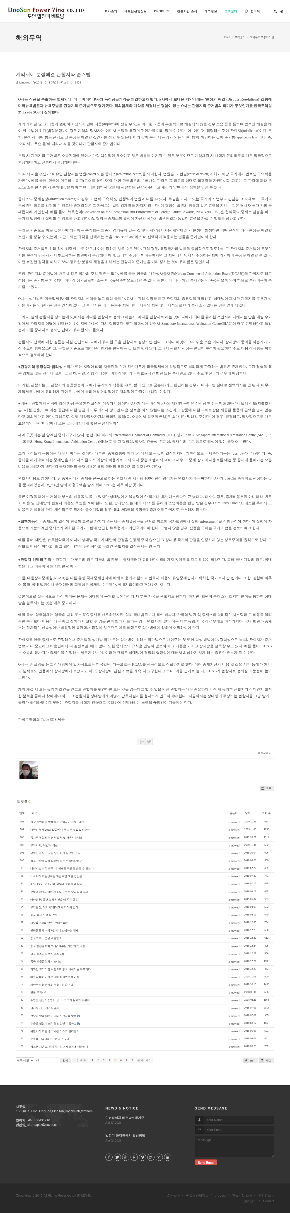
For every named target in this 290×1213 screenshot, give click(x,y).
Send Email (206, 1162)
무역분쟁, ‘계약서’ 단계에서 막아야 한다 (54, 907)
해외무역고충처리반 (262, 37)
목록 (268, 788)
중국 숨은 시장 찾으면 (43, 915)
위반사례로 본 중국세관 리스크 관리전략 (54, 1031)
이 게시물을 (264, 753)
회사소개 (173, 1195)
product (220, 1195)
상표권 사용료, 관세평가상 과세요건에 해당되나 (59, 1046)
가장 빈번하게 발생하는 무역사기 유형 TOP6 (57, 822)
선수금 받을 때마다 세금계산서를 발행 (53, 1016)
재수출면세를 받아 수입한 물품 (49, 923)
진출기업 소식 (242, 1195)
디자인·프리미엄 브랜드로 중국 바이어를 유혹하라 (60, 969)
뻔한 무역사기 (38, 992)
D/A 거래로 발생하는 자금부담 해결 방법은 (56, 876)
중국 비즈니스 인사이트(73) (47, 954)
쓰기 (252, 1060)
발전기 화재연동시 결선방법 (125, 1135)
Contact (268, 1201)
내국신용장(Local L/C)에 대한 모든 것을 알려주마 (60, 830)
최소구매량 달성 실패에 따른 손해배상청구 (56, 861)
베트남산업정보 (197, 1195)
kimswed (24, 82)
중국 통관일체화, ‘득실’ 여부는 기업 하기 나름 (57, 946)
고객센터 (239, 37)
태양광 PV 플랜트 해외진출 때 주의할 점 (54, 899)
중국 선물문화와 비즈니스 (46, 961)
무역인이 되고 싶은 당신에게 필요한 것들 (55, 853)
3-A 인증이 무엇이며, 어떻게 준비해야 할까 (56, 884)
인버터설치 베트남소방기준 (124, 1117)
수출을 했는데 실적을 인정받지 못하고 (53, 1023)
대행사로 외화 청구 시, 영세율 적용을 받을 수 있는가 (62, 868)
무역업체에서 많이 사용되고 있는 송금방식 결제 (59, 892)
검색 (65, 1060)
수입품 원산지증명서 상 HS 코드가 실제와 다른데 (60, 1000)
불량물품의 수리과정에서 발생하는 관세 (54, 930)
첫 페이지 (81, 1060)
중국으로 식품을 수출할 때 (46, 938)
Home (226, 37)
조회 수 (266, 813)
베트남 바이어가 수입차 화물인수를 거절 (54, 977)
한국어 (254, 11)
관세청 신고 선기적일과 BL (46, 1008)
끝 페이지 (143, 1060)
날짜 (248, 813)
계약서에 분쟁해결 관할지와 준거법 (53, 74)
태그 (268, 1060)
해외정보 (264, 1195)
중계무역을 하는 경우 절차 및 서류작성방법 (56, 837)
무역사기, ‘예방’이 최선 (44, 845)
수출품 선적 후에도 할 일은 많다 (49, 1039)
